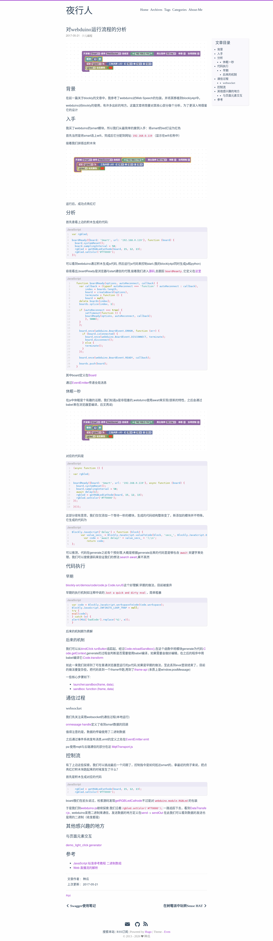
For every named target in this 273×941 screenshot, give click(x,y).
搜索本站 (109, 931)
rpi (69, 895)
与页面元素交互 (232, 95)
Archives (156, 10)
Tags (167, 10)
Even (167, 931)
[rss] (145, 924)
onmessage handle (78, 724)
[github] (137, 924)
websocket (229, 82)
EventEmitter (80, 382)
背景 (220, 49)
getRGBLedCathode (128, 800)
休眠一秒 (228, 62)
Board (92, 375)
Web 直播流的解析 (85, 868)
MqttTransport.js (122, 746)
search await (128, 557)
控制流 (221, 87)
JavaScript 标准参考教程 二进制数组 (97, 863)
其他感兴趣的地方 (228, 91)
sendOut (157, 812)
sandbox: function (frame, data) (93, 689)
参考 (220, 99)
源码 (152, 271)
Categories (179, 10)
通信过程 (222, 78)
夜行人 (79, 11)
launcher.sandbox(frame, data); (93, 684)
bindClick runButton (94, 648)
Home (144, 10)
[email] (127, 924)
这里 (198, 271)
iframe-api (140, 669)
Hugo (148, 931)
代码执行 (222, 66)
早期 (225, 70)
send (144, 812)
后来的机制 (230, 74)
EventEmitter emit (137, 739)
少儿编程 (86, 35)
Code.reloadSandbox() (140, 648)
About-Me (195, 10)
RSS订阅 (122, 931)
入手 (220, 53)
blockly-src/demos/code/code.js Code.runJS (95, 585)
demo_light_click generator (84, 845)
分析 (220, 57)
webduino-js (89, 808)
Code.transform (93, 657)
